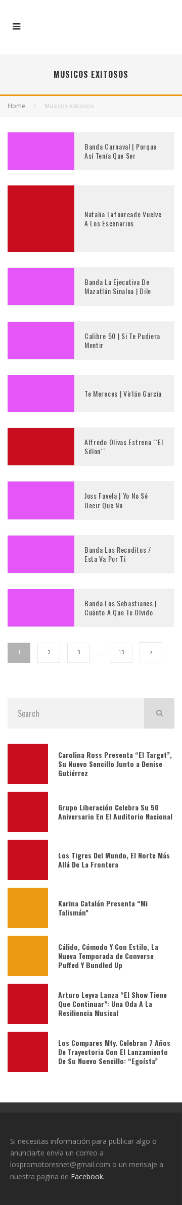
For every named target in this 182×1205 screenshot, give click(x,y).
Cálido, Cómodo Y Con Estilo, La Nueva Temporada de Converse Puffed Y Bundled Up (108, 955)
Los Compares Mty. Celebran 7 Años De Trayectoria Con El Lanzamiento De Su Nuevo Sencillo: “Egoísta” (114, 1051)
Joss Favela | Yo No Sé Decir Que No (116, 500)
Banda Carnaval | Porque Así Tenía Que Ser (120, 151)
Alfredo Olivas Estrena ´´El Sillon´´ (123, 446)
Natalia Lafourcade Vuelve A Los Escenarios (123, 218)
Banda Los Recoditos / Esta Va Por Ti (117, 554)
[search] (159, 713)
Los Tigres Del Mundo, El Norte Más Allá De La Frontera (114, 860)
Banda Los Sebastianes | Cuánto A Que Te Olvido (120, 607)
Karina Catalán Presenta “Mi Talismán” (103, 908)
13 (121, 652)
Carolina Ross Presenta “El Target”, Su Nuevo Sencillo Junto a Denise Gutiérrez (115, 763)
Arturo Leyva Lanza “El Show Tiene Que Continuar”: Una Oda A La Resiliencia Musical (112, 1003)
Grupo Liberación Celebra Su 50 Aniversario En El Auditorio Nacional (115, 812)
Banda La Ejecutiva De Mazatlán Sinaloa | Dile (117, 286)
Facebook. (88, 1176)
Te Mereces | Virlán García (123, 393)
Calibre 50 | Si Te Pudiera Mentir (122, 340)
